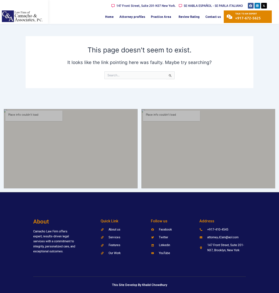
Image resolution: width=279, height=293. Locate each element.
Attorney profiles (132, 16)
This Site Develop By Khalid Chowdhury (139, 285)
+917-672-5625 (248, 18)
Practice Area (161, 16)
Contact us (213, 16)
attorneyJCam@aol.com (223, 237)
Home (109, 16)
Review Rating (189, 16)
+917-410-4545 (217, 229)
